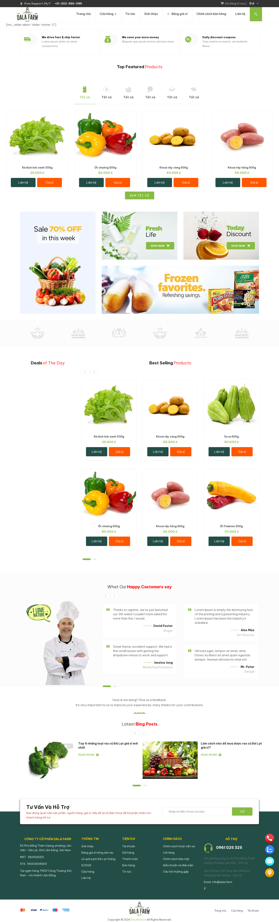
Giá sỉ (50, 182)
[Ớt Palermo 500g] (231, 472)
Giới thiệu (151, 14)
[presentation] (85, 371)
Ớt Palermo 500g (231, 526)
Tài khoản (128, 846)
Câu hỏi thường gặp (176, 871)
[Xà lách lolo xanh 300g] (37, 113)
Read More (86, 754)
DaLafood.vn (138, 919)
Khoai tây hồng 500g (242, 167)
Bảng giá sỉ (179, 14)
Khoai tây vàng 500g (174, 167)
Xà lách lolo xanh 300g (37, 167)
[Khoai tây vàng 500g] (173, 113)
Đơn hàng (128, 865)
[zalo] (269, 849)
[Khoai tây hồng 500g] (241, 113)
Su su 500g (231, 436)
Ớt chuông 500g (105, 167)
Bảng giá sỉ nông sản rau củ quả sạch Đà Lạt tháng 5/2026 (98, 859)
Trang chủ (83, 14)
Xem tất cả (140, 195)
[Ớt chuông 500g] (105, 113)
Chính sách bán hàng (211, 14)
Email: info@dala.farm (218, 882)
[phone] (269, 838)
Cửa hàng (107, 14)
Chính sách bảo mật (176, 859)
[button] (242, 3)
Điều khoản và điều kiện (178, 865)
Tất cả (85, 97)
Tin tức (130, 14)
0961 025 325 (229, 847)
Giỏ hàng (128, 852)
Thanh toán (130, 859)
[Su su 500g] (231, 382)
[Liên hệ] (269, 872)
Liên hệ (240, 14)
